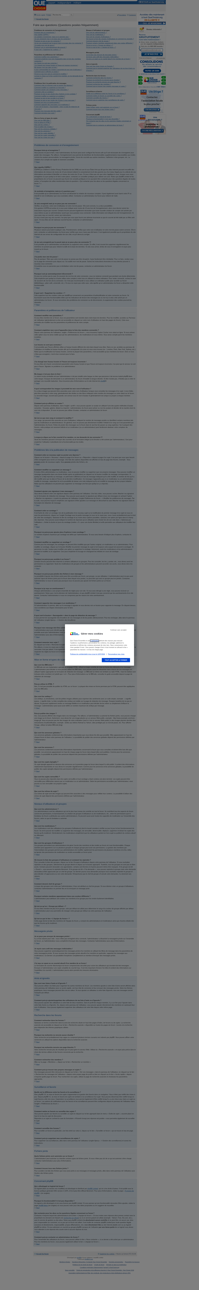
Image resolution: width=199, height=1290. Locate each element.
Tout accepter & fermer (116, 660)
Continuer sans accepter (118, 630)
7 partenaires (94, 641)
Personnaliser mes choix (116, 654)
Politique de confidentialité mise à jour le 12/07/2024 (87, 654)
